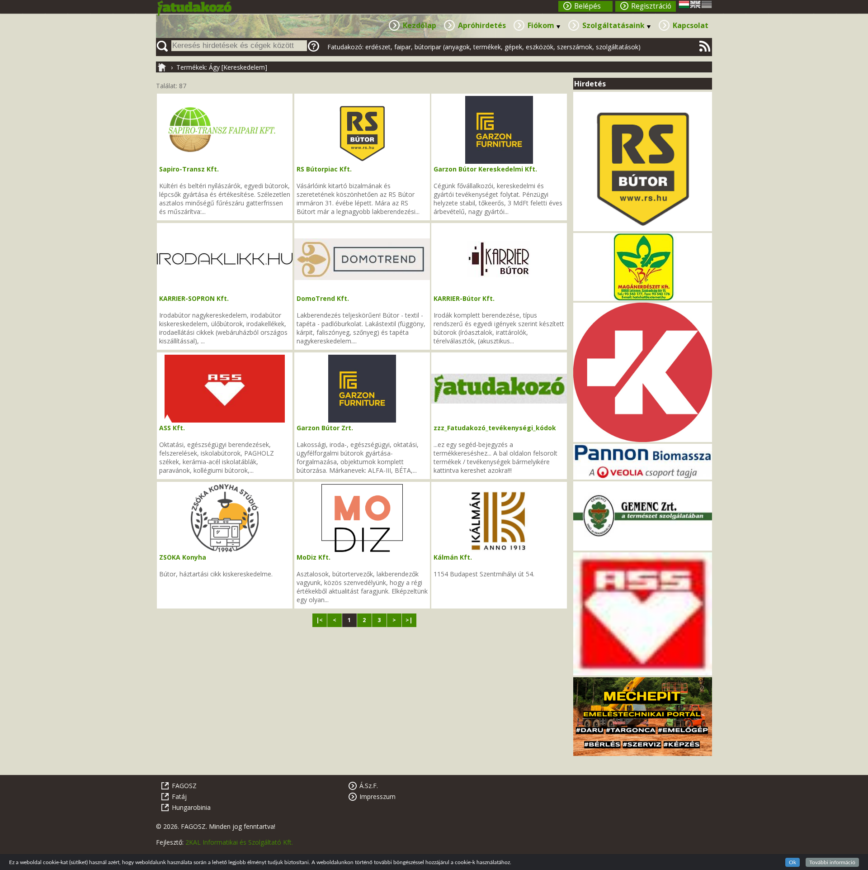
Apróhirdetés (482, 25)
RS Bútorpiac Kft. (324, 169)
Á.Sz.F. (368, 785)
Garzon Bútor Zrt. (325, 427)
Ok (792, 862)
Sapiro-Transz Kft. (189, 169)
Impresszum (377, 796)
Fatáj (179, 796)
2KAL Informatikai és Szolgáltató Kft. (239, 842)
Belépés (587, 6)
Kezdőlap (419, 25)
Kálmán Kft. (453, 557)
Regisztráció (651, 6)
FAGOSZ (184, 785)
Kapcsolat (690, 25)
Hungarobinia (191, 807)
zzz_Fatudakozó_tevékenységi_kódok (495, 427)
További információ (832, 862)
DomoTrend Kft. (323, 298)
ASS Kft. (172, 427)
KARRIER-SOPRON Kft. (194, 298)
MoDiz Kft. (313, 557)
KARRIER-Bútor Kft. (464, 298)
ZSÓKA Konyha (182, 557)
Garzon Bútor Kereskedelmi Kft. (485, 169)
